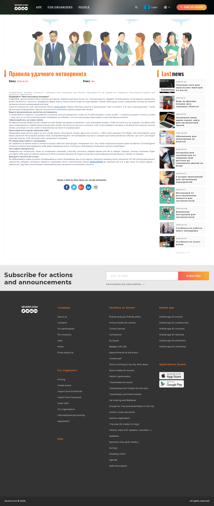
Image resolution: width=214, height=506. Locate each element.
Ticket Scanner (117, 328)
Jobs (60, 340)
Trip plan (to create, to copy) (124, 424)
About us (62, 316)
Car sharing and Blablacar (122, 400)
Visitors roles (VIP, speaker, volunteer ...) (130, 430)
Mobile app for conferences (174, 322)
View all (181, 253)
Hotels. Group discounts (122, 412)
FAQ (60, 439)
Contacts (62, 322)
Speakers (114, 436)
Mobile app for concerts (172, 328)
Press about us (65, 352)
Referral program (118, 466)
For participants (66, 328)
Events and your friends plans (125, 316)
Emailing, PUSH (117, 454)
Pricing (61, 379)
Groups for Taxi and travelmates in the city (131, 406)
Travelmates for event (120, 382)
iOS (63, 107)
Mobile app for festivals (171, 334)
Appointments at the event (123, 352)
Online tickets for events (122, 322)
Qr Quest (114, 340)
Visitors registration (119, 418)
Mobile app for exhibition (172, 340)
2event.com (10, 501)
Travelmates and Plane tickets (125, 394)
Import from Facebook (69, 397)
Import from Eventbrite (70, 391)
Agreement (63, 421)
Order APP (63, 403)
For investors (64, 334)
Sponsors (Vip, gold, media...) (124, 442)
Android (58, 107)
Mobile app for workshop (172, 346)
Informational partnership (71, 415)
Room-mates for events (121, 370)
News (61, 346)
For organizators (66, 409)
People (84, 7)
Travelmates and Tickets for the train (128, 388)
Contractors (115, 334)
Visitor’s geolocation (120, 376)
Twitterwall (115, 358)
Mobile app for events (171, 316)
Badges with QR (117, 346)
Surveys (113, 448)
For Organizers (60, 7)
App (39, 7)
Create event (64, 385)
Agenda (113, 460)
